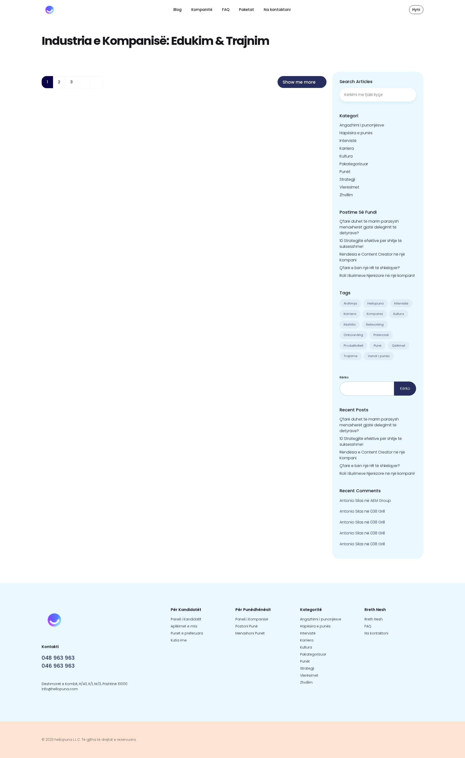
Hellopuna (375, 303)
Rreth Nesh (373, 619)
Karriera (347, 148)
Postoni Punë (246, 626)
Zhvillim (346, 195)
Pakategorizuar (354, 164)
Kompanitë (201, 9)
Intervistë (348, 140)
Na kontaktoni (277, 9)
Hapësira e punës (356, 133)
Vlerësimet (349, 187)
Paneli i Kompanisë (251, 619)
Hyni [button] (416, 9)
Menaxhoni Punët (250, 633)
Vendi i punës (379, 356)
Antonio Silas (352, 500)
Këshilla (350, 324)
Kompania (375, 314)
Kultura (346, 156)
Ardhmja (350, 303)
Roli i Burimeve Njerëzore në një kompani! (377, 275)
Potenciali (381, 335)
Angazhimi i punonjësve (362, 125)
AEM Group (380, 500)
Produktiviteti (353, 345)
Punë (377, 345)
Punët (345, 171)
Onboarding (353, 335)
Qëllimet (398, 345)
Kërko (344, 377)
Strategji (347, 179)
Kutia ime (179, 640)
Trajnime (350, 356)
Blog (177, 9)
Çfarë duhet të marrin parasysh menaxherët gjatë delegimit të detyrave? (369, 227)
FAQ (225, 9)
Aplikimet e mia (184, 626)
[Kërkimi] (410, 95)
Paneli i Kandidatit (186, 619)
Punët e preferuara (187, 633)
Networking (375, 324)
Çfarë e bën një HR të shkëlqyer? (370, 268)
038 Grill (377, 511)
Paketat (246, 9)
